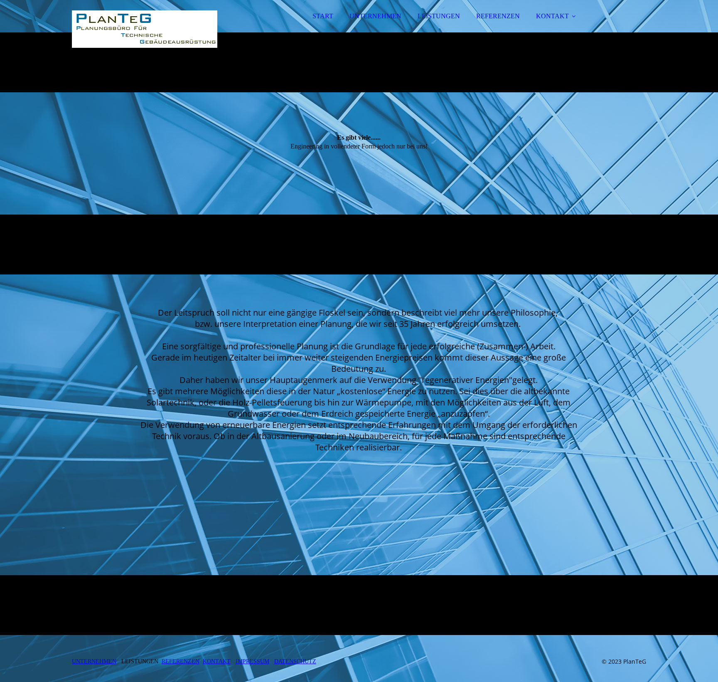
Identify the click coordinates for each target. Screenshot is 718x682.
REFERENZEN (498, 16)
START (322, 16)
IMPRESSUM (252, 661)
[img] (144, 29)
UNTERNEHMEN (375, 16)
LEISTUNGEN (439, 16)
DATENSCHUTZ (295, 661)
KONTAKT (552, 16)
